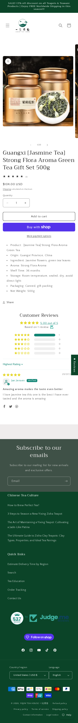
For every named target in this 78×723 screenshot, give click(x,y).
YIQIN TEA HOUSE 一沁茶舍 (34, 703)
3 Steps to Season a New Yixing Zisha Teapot (35, 513)
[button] (7, 25)
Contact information (33, 715)
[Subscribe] (66, 481)
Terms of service (40, 709)
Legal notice (52, 715)
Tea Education (16, 581)
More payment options (39, 236)
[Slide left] (31, 145)
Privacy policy (21, 709)
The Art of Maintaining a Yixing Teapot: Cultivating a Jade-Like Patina (38, 525)
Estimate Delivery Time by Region (28, 564)
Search (12, 572)
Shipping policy (60, 709)
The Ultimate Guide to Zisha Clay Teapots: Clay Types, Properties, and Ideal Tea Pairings (36, 538)
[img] (12, 375)
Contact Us (14, 598)
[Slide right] (47, 145)
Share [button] (10, 302)
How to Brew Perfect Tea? (23, 505)
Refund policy (60, 703)
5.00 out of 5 (49, 323)
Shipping (7, 189)
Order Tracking (17, 589)
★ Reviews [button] (74, 365)
